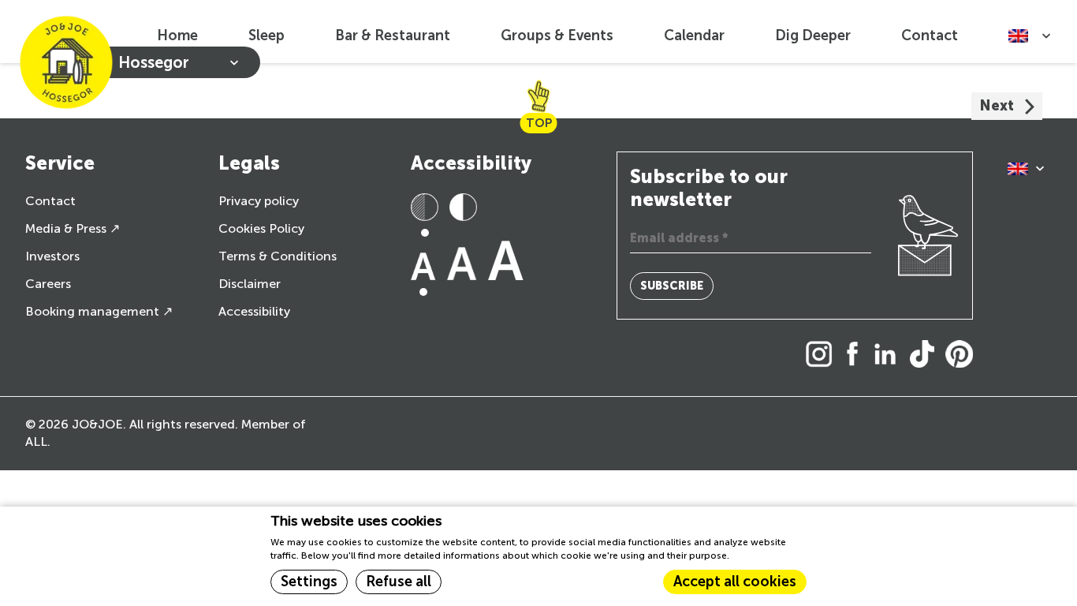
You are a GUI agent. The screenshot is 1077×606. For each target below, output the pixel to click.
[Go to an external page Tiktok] (926, 355)
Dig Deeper (813, 35)
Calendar (694, 35)
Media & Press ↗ (72, 228)
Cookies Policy (261, 228)
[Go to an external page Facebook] (857, 355)
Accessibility (254, 311)
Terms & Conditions (277, 256)
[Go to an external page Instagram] (823, 355)
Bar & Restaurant (392, 35)
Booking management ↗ (99, 311)
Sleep (266, 35)
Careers (48, 283)
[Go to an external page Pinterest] (963, 355)
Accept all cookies (734, 581)
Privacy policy (258, 200)
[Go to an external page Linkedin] (889, 355)
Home (177, 35)
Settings (309, 581)
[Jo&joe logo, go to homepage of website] (66, 62)
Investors (52, 256)
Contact (929, 35)
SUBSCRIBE (671, 286)
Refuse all (398, 581)
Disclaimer (249, 283)
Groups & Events (557, 35)
